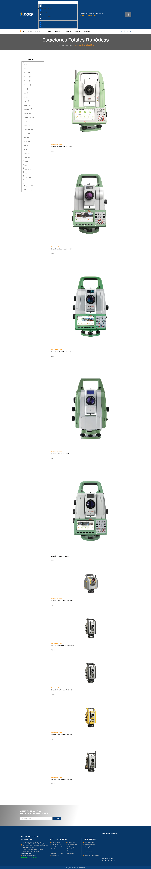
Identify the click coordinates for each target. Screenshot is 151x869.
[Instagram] (121, 31)
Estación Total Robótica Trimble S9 (61, 690)
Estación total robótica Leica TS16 (61, 249)
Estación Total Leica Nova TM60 (60, 556)
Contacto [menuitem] (87, 31)
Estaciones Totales (67, 45)
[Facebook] (114, 860)
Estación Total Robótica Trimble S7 (61, 779)
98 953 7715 (33, 858)
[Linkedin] (127, 31)
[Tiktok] (124, 31)
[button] (39, 31)
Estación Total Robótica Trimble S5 (61, 734)
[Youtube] (130, 31)
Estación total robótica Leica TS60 (61, 351)
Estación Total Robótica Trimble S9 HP (62, 645)
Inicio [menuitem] (49, 31)
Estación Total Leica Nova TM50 (60, 454)
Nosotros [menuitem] (77, 31)
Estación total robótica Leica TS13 (61, 146)
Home (58, 45)
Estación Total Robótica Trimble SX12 (62, 601)
